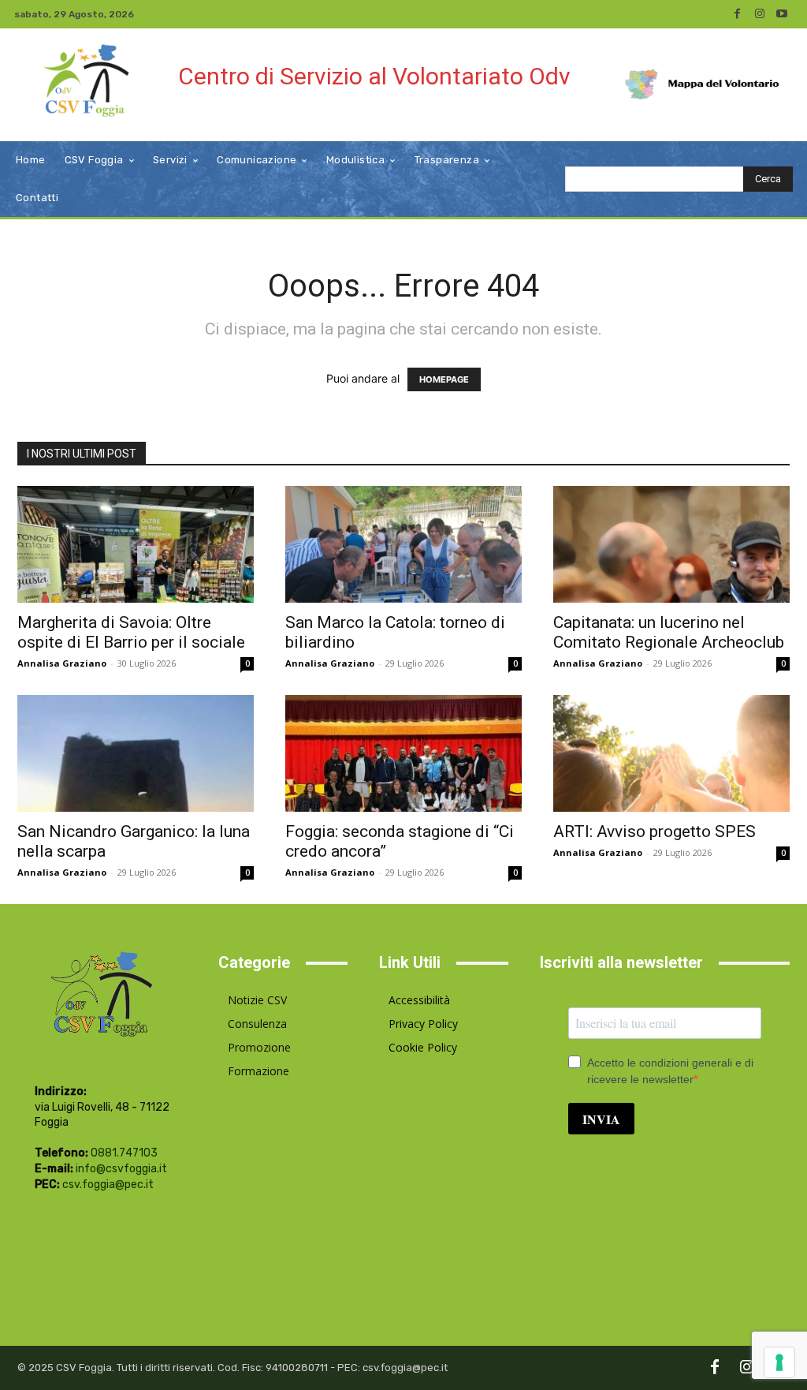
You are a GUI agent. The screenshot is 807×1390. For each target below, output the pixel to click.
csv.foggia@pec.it (108, 1184)
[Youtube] (782, 14)
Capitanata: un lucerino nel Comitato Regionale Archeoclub (668, 632)
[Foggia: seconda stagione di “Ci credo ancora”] (403, 753)
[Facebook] (738, 14)
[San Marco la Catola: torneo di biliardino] (403, 544)
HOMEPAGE (444, 379)
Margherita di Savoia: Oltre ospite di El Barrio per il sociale (131, 632)
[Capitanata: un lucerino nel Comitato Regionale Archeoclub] (671, 544)
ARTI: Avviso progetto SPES (654, 831)
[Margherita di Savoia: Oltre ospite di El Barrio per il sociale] (135, 544)
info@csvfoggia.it (121, 1168)
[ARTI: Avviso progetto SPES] (671, 753)
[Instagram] (760, 14)
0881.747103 (124, 1153)
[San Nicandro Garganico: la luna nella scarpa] (135, 753)
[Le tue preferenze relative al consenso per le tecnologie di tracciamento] (779, 1362)
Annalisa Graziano (61, 663)
